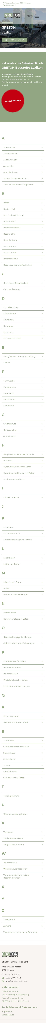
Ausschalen (8, 166)
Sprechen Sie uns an (14, 40)
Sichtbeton (8, 740)
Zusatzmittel (9, 920)
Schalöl (6, 765)
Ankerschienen (10, 153)
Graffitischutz (9, 424)
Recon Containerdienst (12, 998)
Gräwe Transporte (10, 991)
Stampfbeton (9, 753)
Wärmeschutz (10, 863)
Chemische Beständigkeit (15, 283)
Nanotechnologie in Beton (15, 619)
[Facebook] (38, 3)
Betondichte (9, 234)
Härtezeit (7, 460)
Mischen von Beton (12, 582)
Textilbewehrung (11, 796)
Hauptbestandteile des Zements (18, 454)
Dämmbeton (9, 313)
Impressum (7, 1011)
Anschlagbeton (10, 172)
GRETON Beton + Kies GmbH (15, 1001)
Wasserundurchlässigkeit (15, 869)
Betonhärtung (10, 240)
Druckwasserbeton (12, 338)
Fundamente (9, 387)
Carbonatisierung (11, 289)
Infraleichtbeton (11, 497)
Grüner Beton (9, 436)
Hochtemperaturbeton (14, 479)
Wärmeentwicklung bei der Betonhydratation (16, 876)
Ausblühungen (10, 160)
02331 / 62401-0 (10, 5)
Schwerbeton (9, 759)
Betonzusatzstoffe (12, 228)
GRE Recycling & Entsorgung (15, 995)
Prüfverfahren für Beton (14, 661)
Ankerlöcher (9, 147)
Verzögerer (8, 832)
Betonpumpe (9, 246)
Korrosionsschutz (11, 533)
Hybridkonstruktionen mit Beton (18, 473)
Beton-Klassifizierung (13, 215)
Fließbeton (8, 406)
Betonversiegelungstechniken (17, 265)
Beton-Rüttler (10, 252)
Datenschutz (8, 1015)
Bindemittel (9, 209)
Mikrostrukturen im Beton (15, 594)
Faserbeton (8, 393)
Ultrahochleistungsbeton (15, 814)
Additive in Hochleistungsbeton (18, 185)
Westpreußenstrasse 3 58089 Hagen (17, 3)
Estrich (6, 363)
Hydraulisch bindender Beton (17, 467)
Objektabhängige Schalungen (17, 637)
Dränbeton (8, 320)
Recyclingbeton (10, 716)
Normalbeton (9, 613)
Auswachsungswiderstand (15, 178)
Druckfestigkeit (10, 307)
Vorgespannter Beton (13, 844)
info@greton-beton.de (16, 981)
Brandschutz (9, 221)
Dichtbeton (8, 332)
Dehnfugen (8, 326)
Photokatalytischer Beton (15, 680)
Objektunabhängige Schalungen (18, 643)
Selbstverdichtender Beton (16, 747)
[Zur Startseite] (12, 15)
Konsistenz (8, 527)
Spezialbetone (10, 771)
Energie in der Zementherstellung (19, 356)
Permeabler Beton (12, 667)
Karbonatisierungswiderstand (17, 540)
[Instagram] (38, 5)
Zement (7, 926)
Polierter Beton (10, 674)
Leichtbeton (9, 558)
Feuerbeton (9, 399)
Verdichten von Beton (13, 838)
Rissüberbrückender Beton (16, 722)
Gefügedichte (9, 430)
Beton (6, 203)
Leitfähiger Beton (11, 564)
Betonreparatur (10, 259)
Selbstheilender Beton (13, 778)
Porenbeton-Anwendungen (16, 686)
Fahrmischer (9, 381)
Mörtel (6, 588)
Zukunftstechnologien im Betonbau (20, 932)
